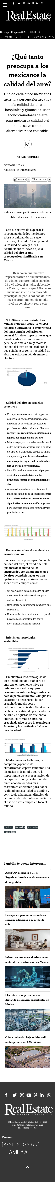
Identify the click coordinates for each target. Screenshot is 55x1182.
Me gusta (22, 179)
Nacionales (20, 827)
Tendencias (33, 827)
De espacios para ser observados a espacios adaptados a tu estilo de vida (25, 919)
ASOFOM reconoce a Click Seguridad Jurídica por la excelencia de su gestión (27, 877)
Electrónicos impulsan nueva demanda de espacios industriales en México (27, 999)
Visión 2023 (10, 832)
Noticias (21, 165)
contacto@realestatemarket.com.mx (27, 1125)
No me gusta (40, 179)
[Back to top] (27, 1167)
